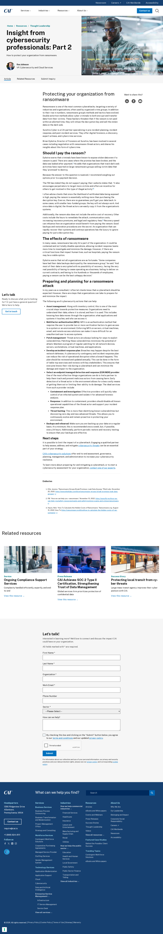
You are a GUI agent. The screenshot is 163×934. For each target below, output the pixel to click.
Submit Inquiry (48, 79)
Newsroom (101, 3)
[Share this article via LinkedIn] (127, 101)
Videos (88, 831)
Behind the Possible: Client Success (97, 845)
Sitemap (68, 922)
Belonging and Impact (120, 815)
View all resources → (95, 835)
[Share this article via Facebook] (133, 101)
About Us (81, 10)
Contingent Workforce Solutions (44, 840)
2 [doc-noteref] (93, 188)
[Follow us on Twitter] (9, 843)
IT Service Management (47, 904)
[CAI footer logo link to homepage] (8, 792)
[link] (157, 11)
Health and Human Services (70, 857)
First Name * (49, 653)
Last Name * (49, 663)
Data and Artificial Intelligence (42, 888)
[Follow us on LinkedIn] (12, 843)
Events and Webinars (94, 815)
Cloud (37, 879)
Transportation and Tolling (70, 876)
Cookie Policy (46, 922)
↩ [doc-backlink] (55, 494)
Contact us (144, 11)
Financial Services (70, 813)
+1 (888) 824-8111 (12, 835)
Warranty (77, 922)
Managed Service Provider (46, 852)
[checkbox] (81, 746)
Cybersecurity (41, 883)
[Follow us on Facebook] (5, 843)
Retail (65, 838)
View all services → (43, 912)
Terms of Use (58, 922)
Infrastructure (43, 900)
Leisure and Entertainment (68, 826)
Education (67, 852)
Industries (43, 10)
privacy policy (96, 738)
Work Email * (49, 685)
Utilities (66, 842)
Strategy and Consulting (45, 830)
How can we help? (51, 717)
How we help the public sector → (70, 847)
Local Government (70, 863)
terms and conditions (63, 738)
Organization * (49, 674)
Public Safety (68, 867)
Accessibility (152, 3)
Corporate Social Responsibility (118, 820)
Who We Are (116, 807)
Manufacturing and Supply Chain (70, 832)
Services (25, 10)
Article (7, 79)
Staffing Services (42, 856)
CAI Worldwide (133, 3)
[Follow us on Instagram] (16, 843)
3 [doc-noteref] (102, 220)
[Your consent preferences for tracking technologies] (4, 929)
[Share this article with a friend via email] (140, 101)
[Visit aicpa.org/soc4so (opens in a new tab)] (7, 852)
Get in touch (11, 311)
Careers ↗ (116, 3)
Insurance (67, 821)
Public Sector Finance (72, 871)
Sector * (47, 707)
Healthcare (67, 817)
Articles (89, 807)
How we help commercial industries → (71, 807)
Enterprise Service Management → (43, 895)
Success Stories (92, 823)
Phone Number (50, 696)
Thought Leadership (40, 26)
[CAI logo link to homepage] (8, 11)
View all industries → (69, 881)
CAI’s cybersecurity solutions (57, 454)
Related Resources (26, 79)
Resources (63, 10)
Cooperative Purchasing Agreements (45, 847)
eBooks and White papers (96, 811)
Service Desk (42, 908)
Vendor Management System (43, 861)
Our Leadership (117, 811)
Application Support (43, 875)
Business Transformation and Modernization (45, 818)
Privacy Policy (33, 922)
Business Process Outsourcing (42, 812)
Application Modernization (46, 871)
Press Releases (92, 819)
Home (10, 26)
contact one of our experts (102, 468)
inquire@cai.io (11, 828)
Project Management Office (44, 825)
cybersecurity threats (88, 445)
